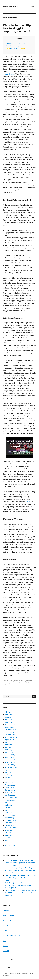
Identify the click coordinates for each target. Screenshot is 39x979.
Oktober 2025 (10, 735)
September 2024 (11, 767)
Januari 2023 (9, 818)
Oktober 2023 (10, 795)
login (28, 682)
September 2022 (11, 828)
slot (4, 940)
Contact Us (7, 968)
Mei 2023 (8, 808)
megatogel (6, 684)
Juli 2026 (8, 712)
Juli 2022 (8, 833)
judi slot (6, 910)
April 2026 (8, 719)
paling (16, 684)
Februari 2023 (10, 815)
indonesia (23, 682)
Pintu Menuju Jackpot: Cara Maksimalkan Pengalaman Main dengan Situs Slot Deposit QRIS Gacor (20, 885)
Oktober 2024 (10, 765)
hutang (18, 682)
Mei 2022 (8, 838)
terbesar (29, 684)
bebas (5, 682)
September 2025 (11, 737)
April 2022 (8, 840)
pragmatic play (8, 74)
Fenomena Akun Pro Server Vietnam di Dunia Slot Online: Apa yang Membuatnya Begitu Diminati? (20, 862)
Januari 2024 (9, 787)
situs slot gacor (8, 915)
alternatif (24, 680)
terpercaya (6, 685)
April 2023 (8, 810)
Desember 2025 (10, 729)
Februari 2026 (10, 724)
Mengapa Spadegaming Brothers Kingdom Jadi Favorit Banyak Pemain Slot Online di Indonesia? (20, 870)
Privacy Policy (8, 959)
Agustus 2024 (10, 770)
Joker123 (6, 930)
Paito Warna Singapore (14, 46)
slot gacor (6, 925)
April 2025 (8, 750)
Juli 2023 (8, 803)
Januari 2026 (9, 727)
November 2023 (10, 792)
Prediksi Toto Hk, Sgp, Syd (15, 43)
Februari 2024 (10, 785)
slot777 (5, 945)
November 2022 (10, 823)
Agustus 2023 (10, 800)
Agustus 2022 (10, 830)
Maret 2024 (9, 782)
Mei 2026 (8, 717)
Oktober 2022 (10, 825)
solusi (24, 684)
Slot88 (28, 502)
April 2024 (8, 780)
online (12, 684)
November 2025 (10, 732)
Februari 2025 (10, 755)
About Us (6, 963)
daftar (13, 682)
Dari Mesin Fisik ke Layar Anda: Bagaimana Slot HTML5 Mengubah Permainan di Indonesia (20, 893)
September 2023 (11, 797)
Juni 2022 (8, 835)
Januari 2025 (9, 757)
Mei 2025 (8, 747)
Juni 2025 (8, 745)
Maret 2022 (9, 843)
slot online (7, 920)
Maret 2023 (9, 813)
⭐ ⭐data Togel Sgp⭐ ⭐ (15, 48)
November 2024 (10, 762)
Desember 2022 (10, 820)
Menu (33, 6)
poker (20, 684)
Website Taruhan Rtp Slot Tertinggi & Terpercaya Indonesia (17, 28)
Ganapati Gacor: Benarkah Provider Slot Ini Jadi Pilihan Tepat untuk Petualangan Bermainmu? (20, 877)
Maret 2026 (9, 722)
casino (9, 682)
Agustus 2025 (10, 740)
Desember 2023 (10, 790)
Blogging (17, 680)
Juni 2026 (8, 714)
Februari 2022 (10, 845)
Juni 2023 (8, 805)
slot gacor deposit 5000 (11, 935)
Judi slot (6, 950)
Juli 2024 (8, 772)
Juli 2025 (8, 742)
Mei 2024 (8, 777)
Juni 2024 (8, 775)
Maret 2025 (9, 752)
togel (11, 685)
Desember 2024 (10, 760)
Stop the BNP (10, 6)
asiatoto (29, 680)
